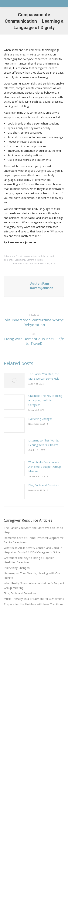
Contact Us (11, 777)
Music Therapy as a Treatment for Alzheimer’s (34, 599)
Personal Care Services (18, 721)
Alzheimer (21, 256)
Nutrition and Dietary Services (22, 701)
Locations (10, 784)
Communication (34, 259)
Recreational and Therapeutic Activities (28, 714)
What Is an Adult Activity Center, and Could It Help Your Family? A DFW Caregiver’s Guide (33, 550)
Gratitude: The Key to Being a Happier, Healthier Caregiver (45, 400)
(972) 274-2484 (13, 838)
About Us (9, 743)
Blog (6, 770)
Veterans (9, 757)
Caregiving (20, 259)
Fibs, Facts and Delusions (44, 485)
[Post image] (14, 380)
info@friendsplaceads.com (20, 875)
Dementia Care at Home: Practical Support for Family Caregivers (33, 540)
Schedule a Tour (14, 791)
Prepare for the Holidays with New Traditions (33, 604)
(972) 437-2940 (13, 819)
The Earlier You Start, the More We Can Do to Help (43, 376)
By (25, 263)
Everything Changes (40, 419)
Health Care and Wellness (20, 707)
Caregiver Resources (17, 763)
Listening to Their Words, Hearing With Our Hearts (43, 443)
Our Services (12, 750)
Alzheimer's (33, 256)
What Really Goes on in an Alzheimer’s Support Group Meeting (44, 466)
